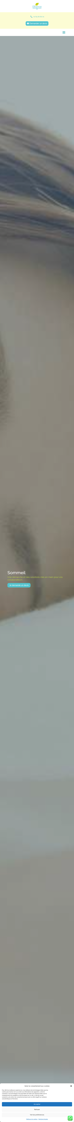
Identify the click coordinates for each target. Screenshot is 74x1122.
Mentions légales (43, 1119)
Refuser (37, 1109)
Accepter (37, 1104)
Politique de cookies (31, 1119)
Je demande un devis (19, 585)
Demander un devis (38, 23)
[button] (71, 1086)
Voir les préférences (37, 1115)
